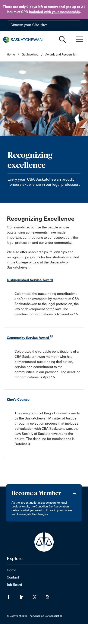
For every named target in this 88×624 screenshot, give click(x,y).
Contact (13, 577)
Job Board (14, 585)
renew (53, 7)
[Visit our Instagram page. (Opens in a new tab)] (50, 595)
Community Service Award (30, 338)
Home (11, 54)
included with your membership (54, 12)
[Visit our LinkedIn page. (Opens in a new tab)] (26, 595)
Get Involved (30, 54)
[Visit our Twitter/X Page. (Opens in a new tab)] (39, 595)
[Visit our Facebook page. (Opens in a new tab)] (13, 595)
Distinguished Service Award (30, 280)
